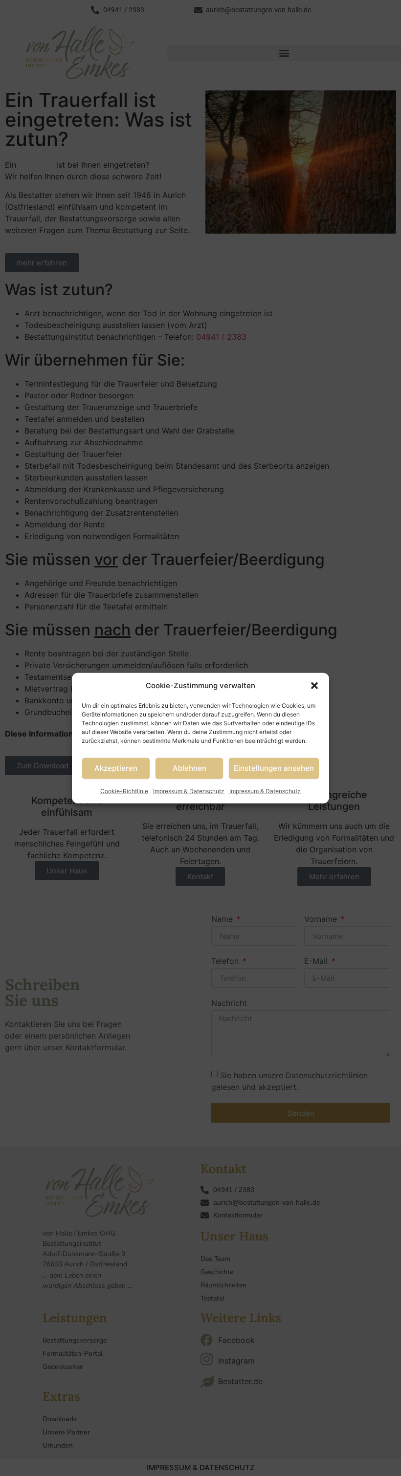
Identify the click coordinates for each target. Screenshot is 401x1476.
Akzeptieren (115, 768)
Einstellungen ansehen (274, 768)
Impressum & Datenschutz (188, 790)
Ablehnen (189, 768)
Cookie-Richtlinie (124, 790)
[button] (314, 686)
